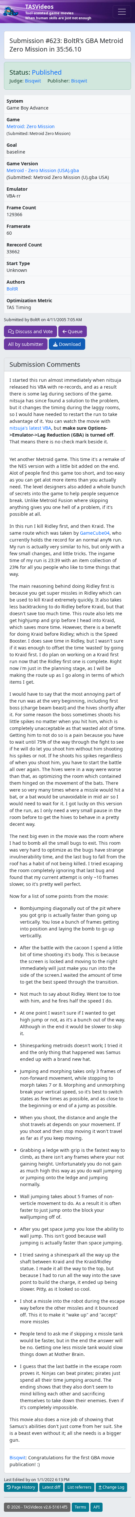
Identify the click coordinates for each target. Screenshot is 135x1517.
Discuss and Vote (33, 331)
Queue (75, 331)
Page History (23, 1487)
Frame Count (21, 207)
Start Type (18, 263)
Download (69, 344)
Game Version (22, 163)
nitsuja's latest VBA (30, 428)
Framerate (18, 226)
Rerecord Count (24, 245)
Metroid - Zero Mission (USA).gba (43, 170)
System (15, 101)
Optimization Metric (29, 300)
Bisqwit (33, 81)
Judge (16, 81)
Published (47, 72)
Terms (80, 1507)
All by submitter (25, 344)
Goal (12, 145)
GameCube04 (94, 533)
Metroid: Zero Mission (31, 126)
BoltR (12, 289)
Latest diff (51, 1487)
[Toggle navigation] (122, 11)
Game (13, 119)
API (96, 1507)
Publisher (58, 81)
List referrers (79, 1487)
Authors (16, 282)
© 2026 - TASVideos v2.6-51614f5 (37, 1507)
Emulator (17, 189)
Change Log (113, 1487)
